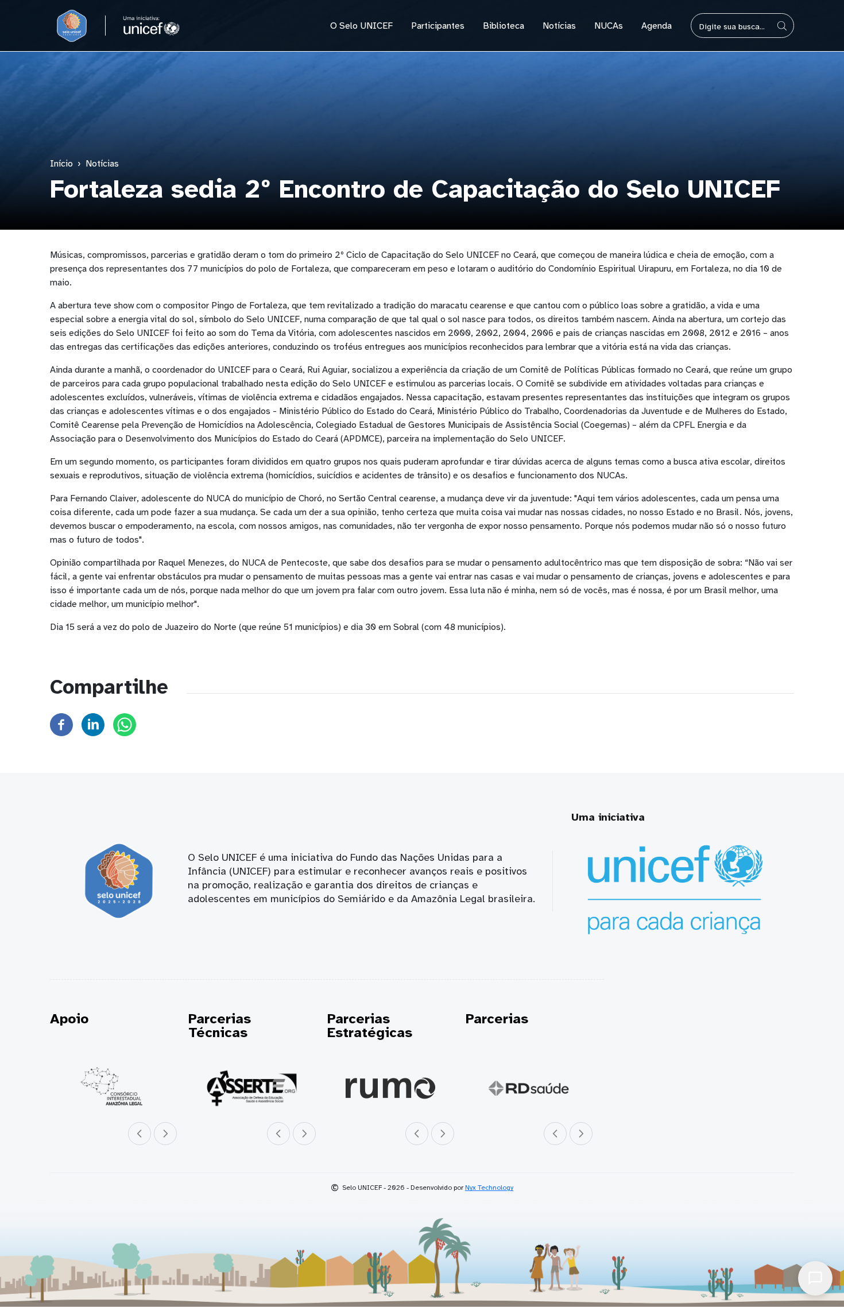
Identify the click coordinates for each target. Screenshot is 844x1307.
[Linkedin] (93, 724)
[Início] (72, 26)
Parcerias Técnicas (219, 1025)
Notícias (102, 163)
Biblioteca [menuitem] (503, 26)
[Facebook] (61, 724)
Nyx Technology (489, 1188)
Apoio (69, 1018)
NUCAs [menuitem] (608, 26)
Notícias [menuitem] (559, 26)
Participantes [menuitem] (437, 26)
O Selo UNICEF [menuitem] (361, 26)
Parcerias (497, 1018)
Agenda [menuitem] (656, 26)
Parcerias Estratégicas (369, 1025)
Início (61, 163)
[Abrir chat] (815, 1278)
